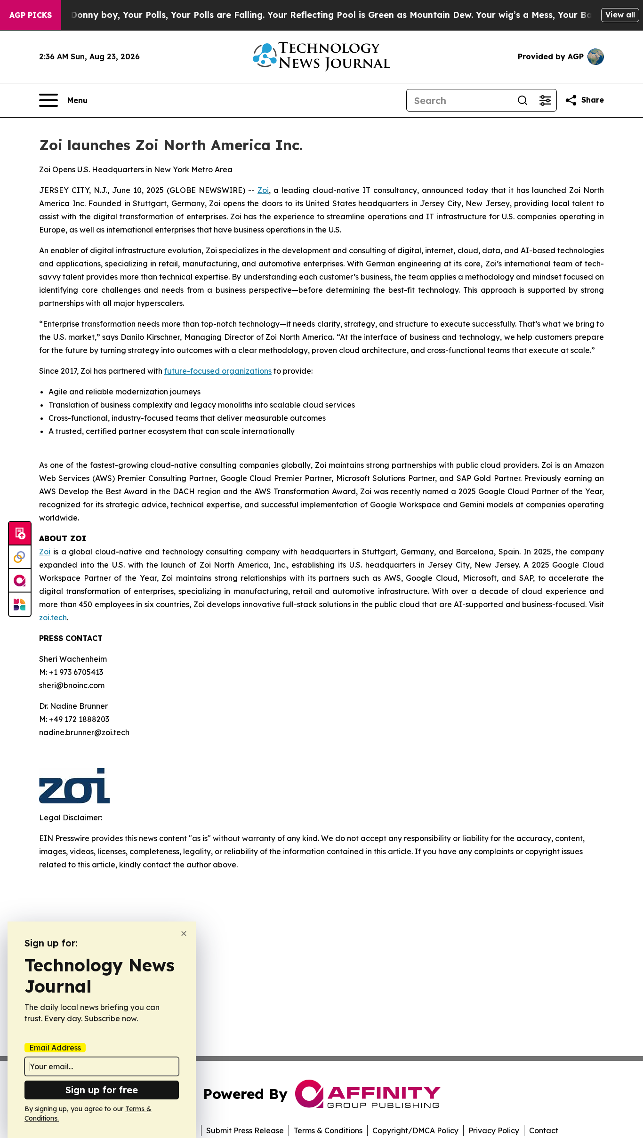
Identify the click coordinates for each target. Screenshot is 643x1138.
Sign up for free (101, 1090)
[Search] (522, 100)
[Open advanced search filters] (545, 100)
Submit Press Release (245, 1130)
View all (620, 14)
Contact (543, 1130)
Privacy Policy (493, 1130)
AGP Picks (30, 15)
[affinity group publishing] (20, 581)
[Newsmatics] (20, 604)
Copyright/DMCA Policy (415, 1130)
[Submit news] (20, 533)
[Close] (183, 933)
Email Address (55, 1047)
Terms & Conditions (328, 1130)
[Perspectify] (20, 557)
